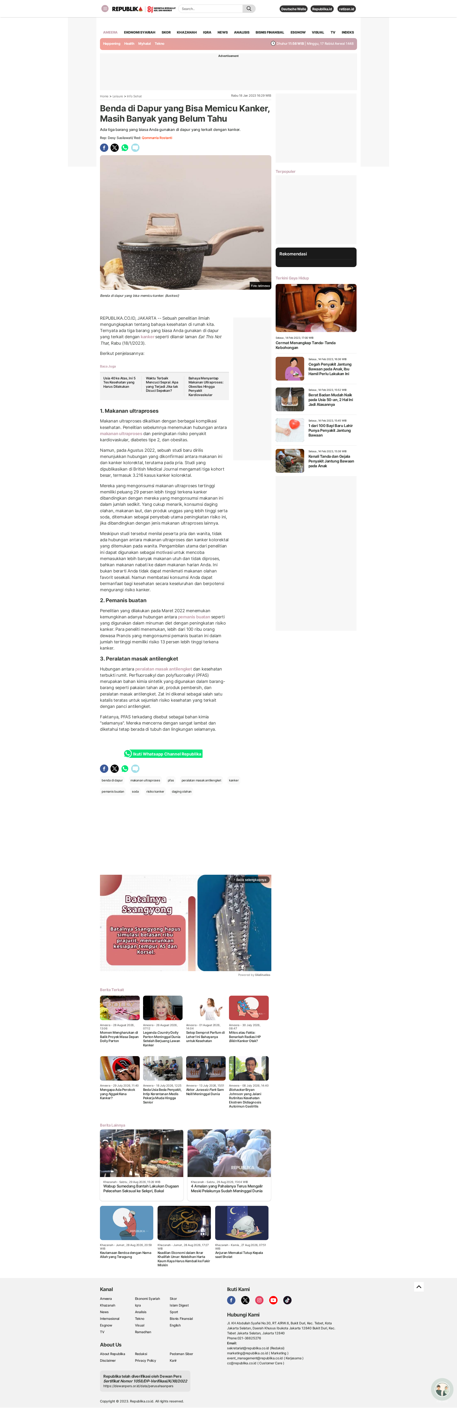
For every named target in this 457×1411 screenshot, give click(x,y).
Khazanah (107, 1305)
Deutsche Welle (293, 9)
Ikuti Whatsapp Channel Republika (167, 754)
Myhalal (144, 43)
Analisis (141, 1312)
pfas (171, 780)
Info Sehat (134, 96)
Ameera (106, 1299)
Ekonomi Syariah (139, 32)
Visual (139, 1325)
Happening (111, 43)
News (104, 1312)
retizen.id (346, 9)
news (223, 32)
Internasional (109, 1319)
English (175, 1325)
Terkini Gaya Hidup (292, 278)
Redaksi (141, 1354)
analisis (241, 32)
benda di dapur (112, 780)
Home (104, 96)
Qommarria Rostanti (157, 138)
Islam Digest (179, 1305)
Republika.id (322, 9)
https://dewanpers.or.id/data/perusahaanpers (138, 1386)
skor (166, 32)
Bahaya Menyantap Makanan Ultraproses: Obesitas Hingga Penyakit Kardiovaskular (206, 386)
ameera (110, 32)
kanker (147, 336)
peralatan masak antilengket (163, 668)
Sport (174, 1312)
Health (129, 43)
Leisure (118, 96)
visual (318, 32)
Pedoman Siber (181, 1354)
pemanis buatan (194, 616)
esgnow (298, 32)
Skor (173, 1299)
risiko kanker (155, 791)
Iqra (138, 1305)
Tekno (159, 43)
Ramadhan (143, 1332)
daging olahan (182, 791)
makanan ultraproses (121, 433)
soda (135, 791)
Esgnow (106, 1325)
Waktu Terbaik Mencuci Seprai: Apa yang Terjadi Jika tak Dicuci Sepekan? (162, 384)
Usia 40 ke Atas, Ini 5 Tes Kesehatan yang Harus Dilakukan (119, 382)
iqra (207, 32)
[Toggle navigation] (105, 8)
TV (333, 32)
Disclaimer (108, 1360)
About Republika (112, 1354)
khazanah (187, 32)
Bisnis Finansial (270, 32)
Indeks (348, 32)
